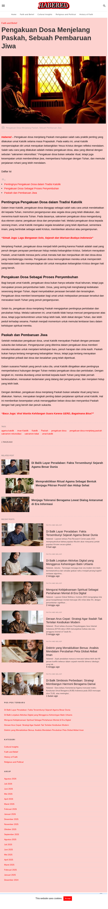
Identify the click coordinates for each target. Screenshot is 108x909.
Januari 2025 (10, 875)
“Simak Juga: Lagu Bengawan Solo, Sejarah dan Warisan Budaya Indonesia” (47, 237)
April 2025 (8, 860)
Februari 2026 (10, 809)
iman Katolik (23, 430)
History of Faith (86, 14)
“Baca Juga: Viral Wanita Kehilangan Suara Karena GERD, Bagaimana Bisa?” (47, 413)
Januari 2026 (10, 814)
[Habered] (53, 5)
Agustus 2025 (10, 839)
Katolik (35, 430)
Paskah (44, 430)
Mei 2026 (8, 794)
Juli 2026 (8, 784)
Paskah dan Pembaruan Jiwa (20, 192)
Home (13, 14)
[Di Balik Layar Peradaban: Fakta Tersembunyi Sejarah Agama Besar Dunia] (15, 467)
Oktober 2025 (10, 829)
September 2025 (11, 834)
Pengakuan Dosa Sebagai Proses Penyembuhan (31, 188)
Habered (6, 137)
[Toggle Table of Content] (3, 180)
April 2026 (8, 799)
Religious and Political (66, 14)
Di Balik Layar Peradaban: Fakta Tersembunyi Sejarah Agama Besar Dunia (37, 710)
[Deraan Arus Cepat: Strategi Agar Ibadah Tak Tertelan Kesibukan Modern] (22, 622)
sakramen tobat (32, 434)
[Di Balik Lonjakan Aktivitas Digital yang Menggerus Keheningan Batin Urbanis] (22, 563)
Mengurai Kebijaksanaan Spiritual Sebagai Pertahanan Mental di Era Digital (37, 720)
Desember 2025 (11, 819)
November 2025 (11, 824)
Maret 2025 (9, 865)
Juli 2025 (8, 844)
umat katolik (47, 434)
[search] (104, 5)
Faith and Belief (27, 14)
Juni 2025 (8, 849)
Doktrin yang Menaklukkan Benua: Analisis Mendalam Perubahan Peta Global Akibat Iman (72, 651)
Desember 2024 (11, 880)
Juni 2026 (8, 789)
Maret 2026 (9, 804)
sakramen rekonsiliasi (11, 434)
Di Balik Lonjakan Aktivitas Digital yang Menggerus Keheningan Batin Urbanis (38, 715)
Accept (68, 898)
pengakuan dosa (58, 430)
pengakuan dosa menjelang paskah (86, 430)
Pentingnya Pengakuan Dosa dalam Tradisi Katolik (32, 184)
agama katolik (7, 430)
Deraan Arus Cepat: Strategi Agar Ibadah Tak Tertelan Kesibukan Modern (36, 725)
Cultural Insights (45, 14)
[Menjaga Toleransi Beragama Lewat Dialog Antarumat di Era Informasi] (15, 504)
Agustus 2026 (10, 779)
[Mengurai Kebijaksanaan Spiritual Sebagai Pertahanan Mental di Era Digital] (22, 592)
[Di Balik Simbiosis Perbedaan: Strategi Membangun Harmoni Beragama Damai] (22, 683)
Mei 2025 (8, 854)
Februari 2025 (10, 870)
